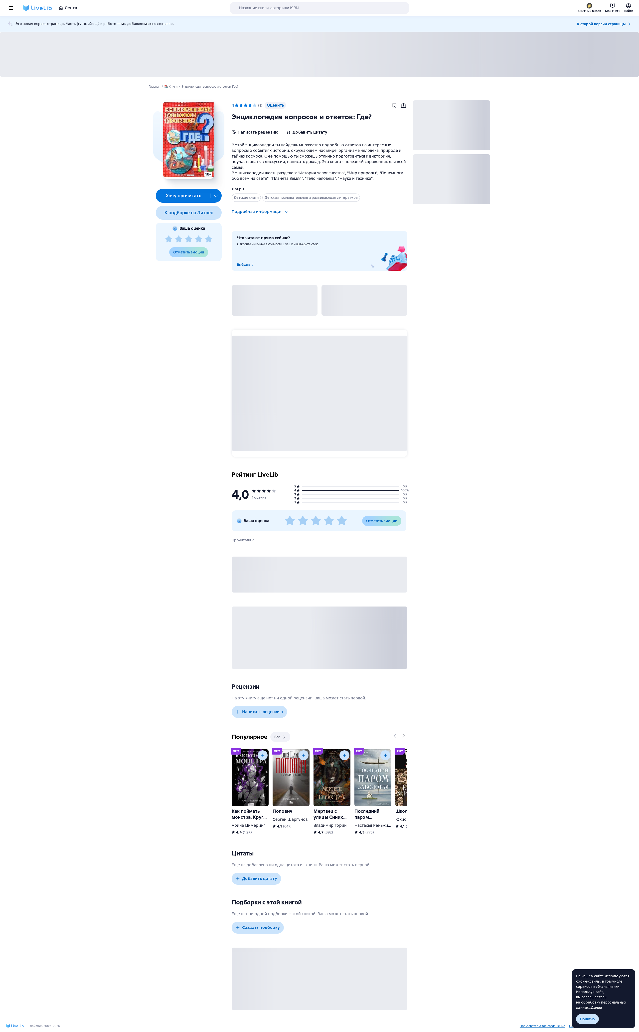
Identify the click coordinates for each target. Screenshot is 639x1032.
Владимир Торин (330, 825)
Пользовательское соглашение (542, 1026)
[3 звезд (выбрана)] (246, 105)
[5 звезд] (209, 239)
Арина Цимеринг (248, 825)
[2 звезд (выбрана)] (241, 105)
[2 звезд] (179, 239)
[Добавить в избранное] (394, 105)
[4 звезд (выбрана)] (250, 105)
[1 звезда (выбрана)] (237, 105)
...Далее (595, 1007)
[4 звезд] (199, 239)
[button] (188, 139)
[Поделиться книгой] (403, 105)
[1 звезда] (169, 239)
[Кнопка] (395, 736)
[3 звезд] (189, 239)
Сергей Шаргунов (290, 819)
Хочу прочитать (183, 196)
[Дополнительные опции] (216, 196)
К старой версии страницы (601, 24)
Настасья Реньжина (373, 825)
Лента (71, 7)
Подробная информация (257, 211)
